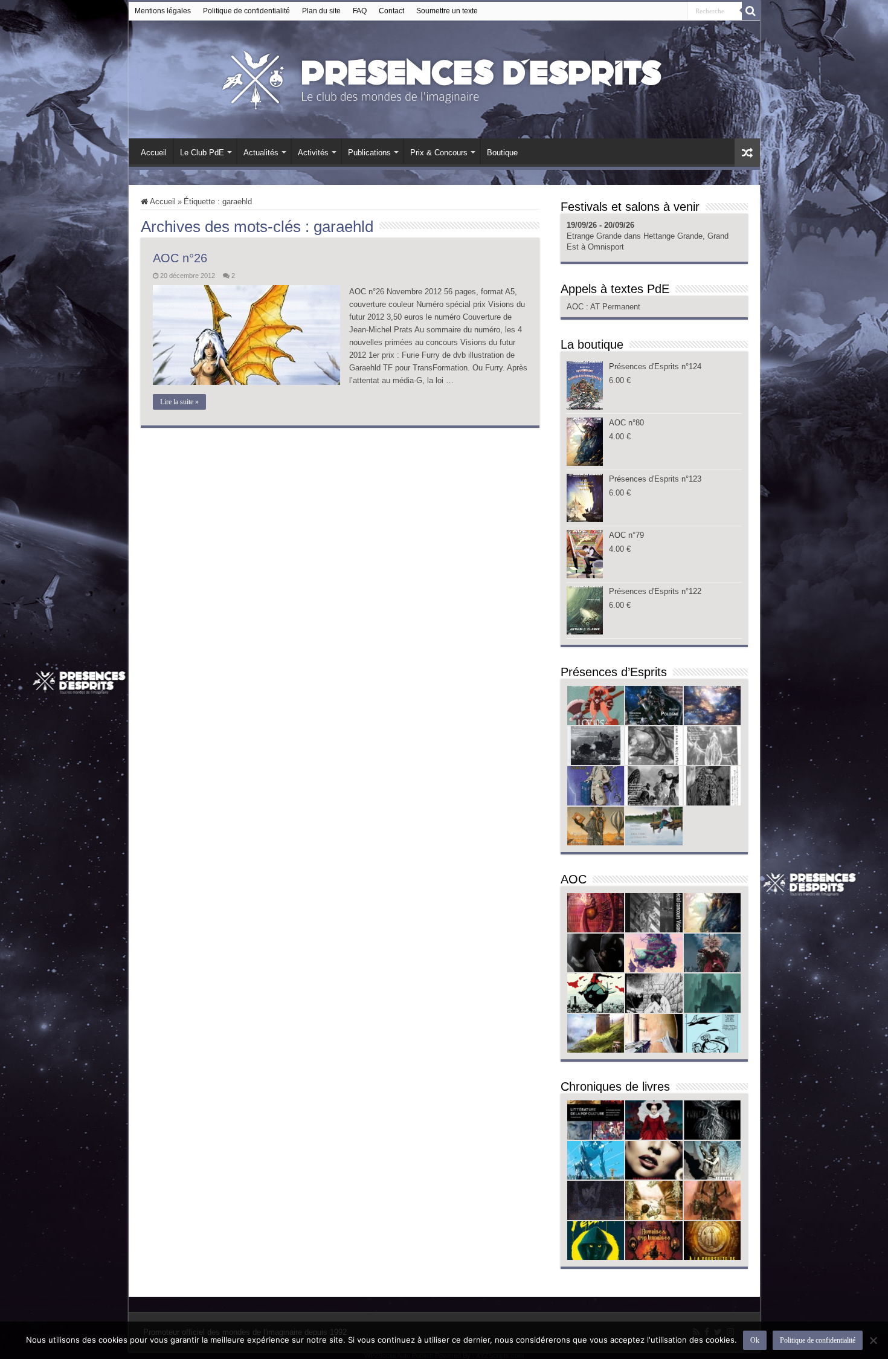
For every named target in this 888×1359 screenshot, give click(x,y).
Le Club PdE (202, 152)
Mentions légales (163, 11)
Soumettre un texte (447, 11)
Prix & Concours (439, 152)
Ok (754, 1340)
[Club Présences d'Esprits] (444, 77)
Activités (313, 152)
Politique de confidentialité (246, 11)
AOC (576, 306)
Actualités (260, 152)
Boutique (502, 152)
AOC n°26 (180, 258)
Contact (391, 11)
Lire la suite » (179, 402)
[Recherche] (751, 11)
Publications (369, 152)
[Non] (873, 1340)
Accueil (154, 152)
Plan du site (321, 11)
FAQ (360, 11)
